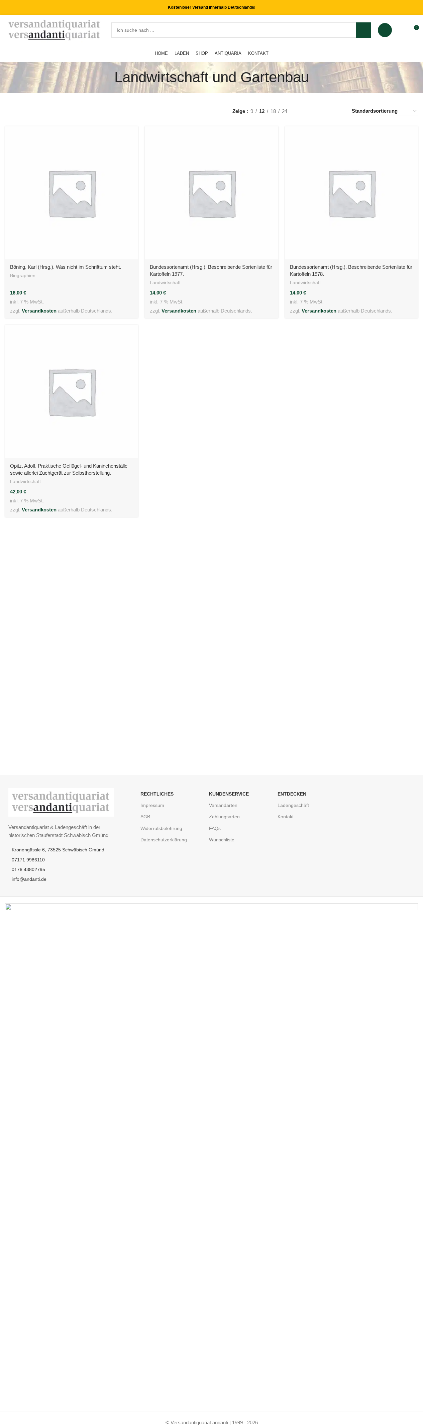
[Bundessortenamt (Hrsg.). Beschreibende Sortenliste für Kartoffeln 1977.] (211, 192)
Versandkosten (39, 311)
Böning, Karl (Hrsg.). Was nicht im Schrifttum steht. (65, 267)
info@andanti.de (29, 879)
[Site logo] (54, 29)
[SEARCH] (363, 30)
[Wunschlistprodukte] (401, 30)
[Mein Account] (385, 30)
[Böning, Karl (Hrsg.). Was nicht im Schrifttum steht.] (71, 192)
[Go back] (106, 77)
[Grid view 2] (314, 111)
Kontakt (286, 816)
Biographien (22, 275)
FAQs (215, 828)
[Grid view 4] (337, 111)
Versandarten (223, 805)
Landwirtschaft (165, 282)
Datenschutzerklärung (163, 839)
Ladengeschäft (293, 805)
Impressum (152, 805)
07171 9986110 (28, 859)
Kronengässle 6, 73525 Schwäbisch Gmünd (58, 849)
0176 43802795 (28, 869)
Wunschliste (221, 839)
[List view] (303, 111)
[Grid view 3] (326, 111)
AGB (145, 816)
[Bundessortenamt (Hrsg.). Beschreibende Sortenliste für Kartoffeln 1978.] (351, 192)
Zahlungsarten (224, 816)
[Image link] (61, 802)
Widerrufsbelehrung (161, 828)
